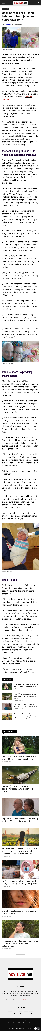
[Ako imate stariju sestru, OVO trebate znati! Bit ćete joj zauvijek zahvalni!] (7, 686)
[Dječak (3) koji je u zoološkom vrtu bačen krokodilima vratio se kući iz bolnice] (7, 696)
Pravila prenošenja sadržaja (13, 1023)
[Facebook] (10, 1013)
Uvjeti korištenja (20, 1025)
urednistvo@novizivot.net (26, 1000)
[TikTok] (20, 1013)
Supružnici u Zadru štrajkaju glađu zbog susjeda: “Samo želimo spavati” (20, 820)
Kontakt (27, 1021)
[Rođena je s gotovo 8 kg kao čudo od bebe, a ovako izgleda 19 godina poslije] (20, 869)
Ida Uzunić (8, 24)
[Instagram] (15, 1013)
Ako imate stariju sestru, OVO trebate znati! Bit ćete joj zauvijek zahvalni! (19, 757)
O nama (12, 1021)
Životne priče (6, 8)
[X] (26, 1013)
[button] (3, 2)
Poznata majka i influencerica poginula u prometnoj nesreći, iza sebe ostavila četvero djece (20, 943)
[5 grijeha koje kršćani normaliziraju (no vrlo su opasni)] (20, 899)
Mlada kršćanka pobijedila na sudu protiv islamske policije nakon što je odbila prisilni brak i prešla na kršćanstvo (20, 851)
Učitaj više (20, 953)
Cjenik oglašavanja (28, 1023)
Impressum (20, 1021)
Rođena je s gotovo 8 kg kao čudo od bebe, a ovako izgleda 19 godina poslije (19, 882)
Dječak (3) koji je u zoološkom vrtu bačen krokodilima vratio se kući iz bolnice (25, 696)
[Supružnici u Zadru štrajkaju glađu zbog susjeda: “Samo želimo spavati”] (7, 706)
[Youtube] (31, 1013)
